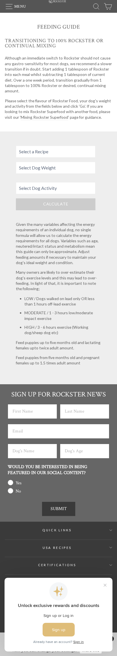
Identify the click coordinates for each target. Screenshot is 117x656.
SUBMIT (59, 509)
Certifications (57, 565)
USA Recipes (57, 547)
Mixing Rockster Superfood (44, 117)
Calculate (55, 203)
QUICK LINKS (57, 530)
